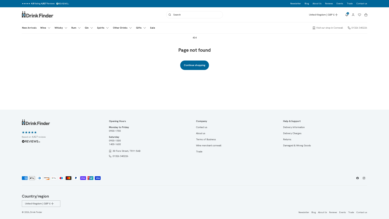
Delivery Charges (292, 133)
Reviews (329, 3)
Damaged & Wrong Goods (297, 145)
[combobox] (194, 14)
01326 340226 (359, 27)
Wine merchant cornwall (208, 145)
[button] (45, 28)
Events (340, 3)
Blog (307, 3)
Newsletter (295, 3)
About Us (317, 3)
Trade (350, 3)
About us (200, 133)
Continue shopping (194, 65)
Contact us (361, 3)
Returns (287, 139)
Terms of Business (206, 139)
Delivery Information (294, 127)
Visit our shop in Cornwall (329, 27)
